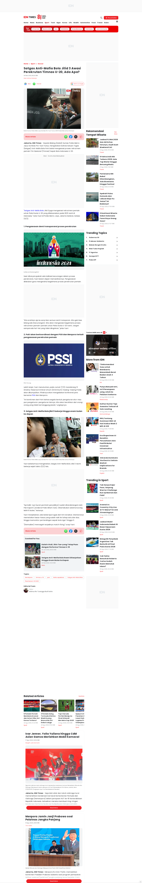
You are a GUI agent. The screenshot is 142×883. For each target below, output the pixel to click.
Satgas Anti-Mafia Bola (34, 210)
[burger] (117, 21)
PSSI (33, 395)
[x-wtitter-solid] (75, 136)
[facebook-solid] (70, 136)
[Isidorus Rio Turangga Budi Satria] (26, 590)
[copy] (81, 136)
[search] (101, 18)
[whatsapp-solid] (65, 136)
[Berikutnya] (84, 691)
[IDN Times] (35, 17)
